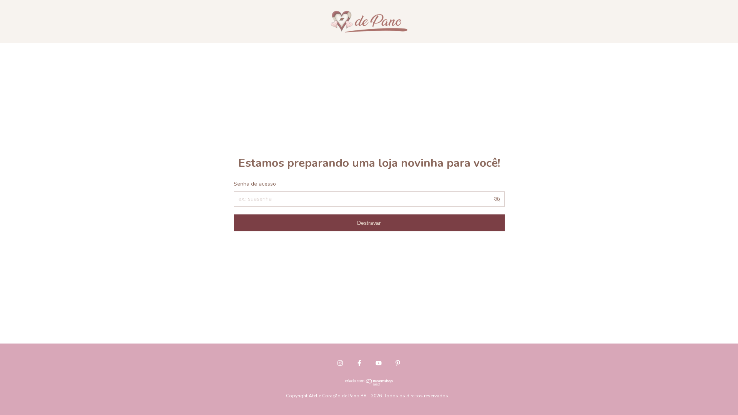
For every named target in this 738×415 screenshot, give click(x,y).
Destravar (369, 223)
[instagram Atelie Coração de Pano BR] (340, 363)
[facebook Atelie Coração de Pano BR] (359, 363)
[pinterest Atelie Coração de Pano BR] (398, 363)
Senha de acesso (255, 184)
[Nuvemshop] (369, 384)
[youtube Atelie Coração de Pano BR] (379, 363)
